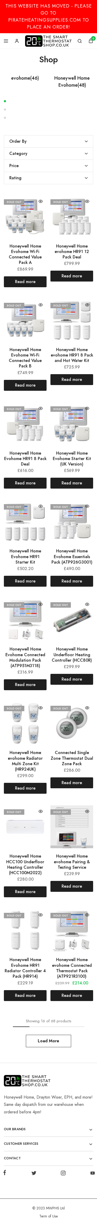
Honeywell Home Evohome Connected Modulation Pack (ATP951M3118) (25, 657)
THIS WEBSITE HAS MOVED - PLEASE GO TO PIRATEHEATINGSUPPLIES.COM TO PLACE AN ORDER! (48, 16)
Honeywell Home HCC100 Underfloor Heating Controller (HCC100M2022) (25, 864)
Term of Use (48, 1216)
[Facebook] (5, 1173)
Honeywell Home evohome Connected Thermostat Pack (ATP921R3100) (72, 968)
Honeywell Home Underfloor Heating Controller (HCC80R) (72, 654)
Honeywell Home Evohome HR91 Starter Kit (25, 556)
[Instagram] (63, 1174)
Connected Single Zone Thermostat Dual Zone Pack (72, 758)
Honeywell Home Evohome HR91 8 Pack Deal (25, 458)
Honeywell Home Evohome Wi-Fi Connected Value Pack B (25, 358)
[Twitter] (33, 1174)
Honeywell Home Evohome (72, 81)
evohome (25, 78)
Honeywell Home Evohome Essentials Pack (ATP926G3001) (71, 556)
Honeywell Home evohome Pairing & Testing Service (72, 861)
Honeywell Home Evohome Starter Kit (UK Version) (72, 458)
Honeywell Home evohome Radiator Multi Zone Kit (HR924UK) (25, 761)
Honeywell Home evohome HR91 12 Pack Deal (72, 251)
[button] (48, 101)
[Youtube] (91, 1174)
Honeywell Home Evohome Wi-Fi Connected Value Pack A (25, 254)
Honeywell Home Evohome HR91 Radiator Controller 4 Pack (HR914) (25, 968)
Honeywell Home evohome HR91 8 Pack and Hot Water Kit (72, 355)
